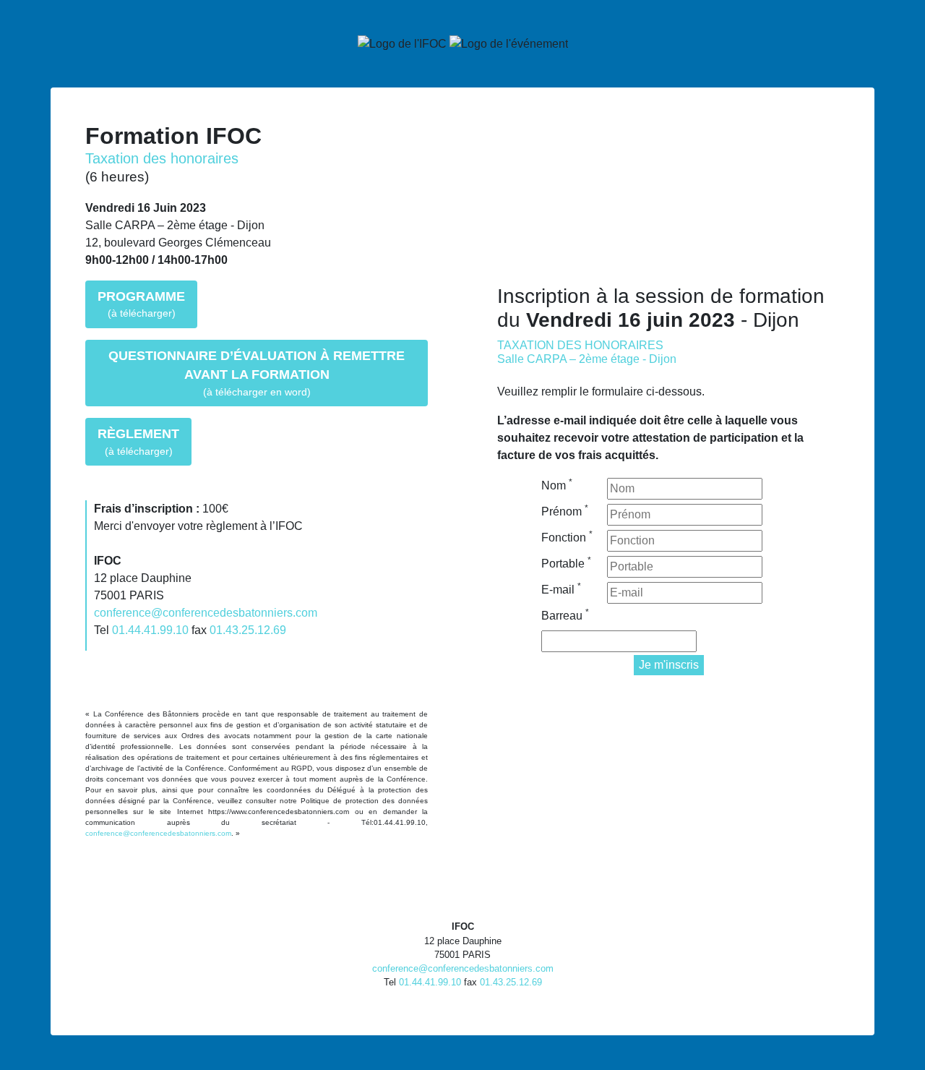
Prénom (564, 510)
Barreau (565, 614)
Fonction (567, 536)
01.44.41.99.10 (150, 630)
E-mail (561, 588)
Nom (556, 484)
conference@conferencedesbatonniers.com (205, 613)
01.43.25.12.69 (248, 630)
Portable (566, 562)
